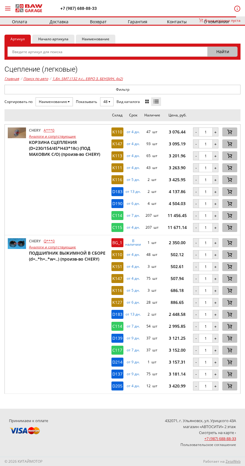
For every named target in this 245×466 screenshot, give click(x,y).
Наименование (95, 38)
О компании (216, 21)
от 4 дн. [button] (133, 132)
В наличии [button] (133, 242)
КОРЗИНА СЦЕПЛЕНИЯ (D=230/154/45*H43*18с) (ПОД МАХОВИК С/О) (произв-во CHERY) (64, 148)
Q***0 (49, 241)
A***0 (49, 130)
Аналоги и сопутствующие (52, 136)
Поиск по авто (35, 78)
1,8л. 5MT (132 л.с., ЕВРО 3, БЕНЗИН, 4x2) (87, 78)
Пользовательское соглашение (208, 444)
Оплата (19, 21)
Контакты (177, 21)
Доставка (59, 21)
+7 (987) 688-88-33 (78, 8)
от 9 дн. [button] (133, 338)
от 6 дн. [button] (133, 203)
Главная (11, 78)
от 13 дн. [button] (133, 191)
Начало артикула (53, 38)
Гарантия (137, 21)
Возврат (98, 21)
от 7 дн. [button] (133, 215)
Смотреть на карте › (217, 432)
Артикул (17, 38)
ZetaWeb (233, 461)
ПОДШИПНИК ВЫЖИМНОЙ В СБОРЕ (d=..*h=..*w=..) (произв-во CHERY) (67, 256)
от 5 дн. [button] (133, 180)
